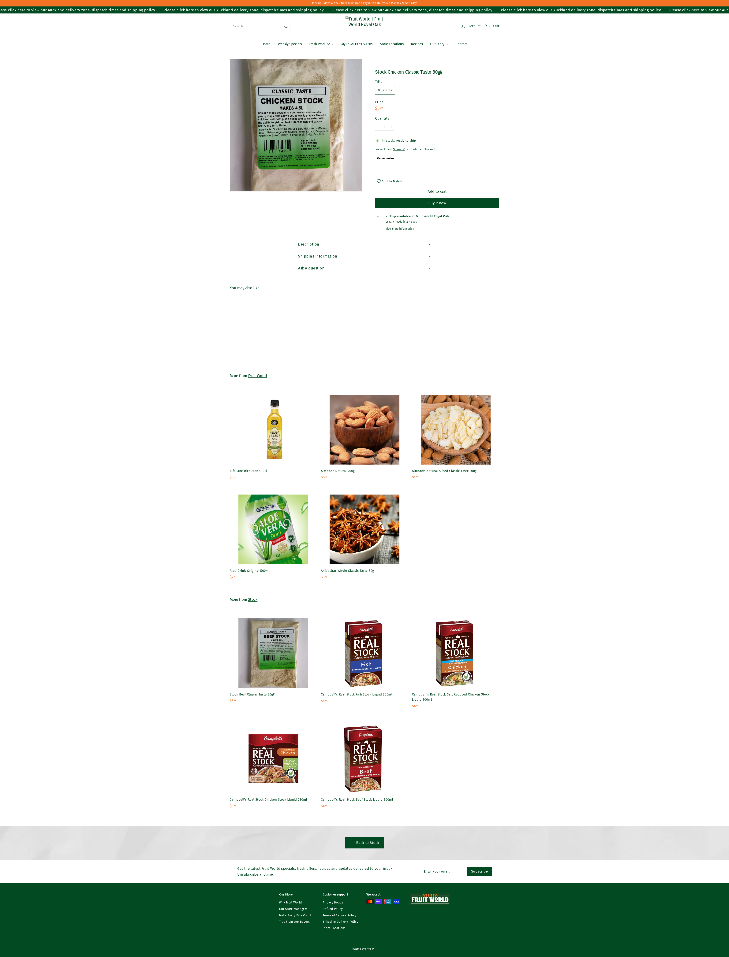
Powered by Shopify (363, 948)
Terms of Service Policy (339, 915)
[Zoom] (296, 125)
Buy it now (437, 203)
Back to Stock (367, 842)
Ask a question (311, 268)
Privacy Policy (333, 902)
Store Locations (392, 44)
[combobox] (260, 26)
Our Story (437, 44)
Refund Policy (333, 909)
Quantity (382, 118)
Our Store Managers (293, 909)
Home (266, 44)
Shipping (399, 149)
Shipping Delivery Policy (340, 921)
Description (308, 244)
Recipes (417, 44)
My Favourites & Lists (356, 44)
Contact (461, 44)
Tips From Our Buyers (294, 921)
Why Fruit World (290, 902)
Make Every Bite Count (295, 915)
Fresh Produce (320, 44)
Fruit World (257, 375)
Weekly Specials (290, 44)
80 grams (385, 90)
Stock (252, 599)
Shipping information (317, 256)
